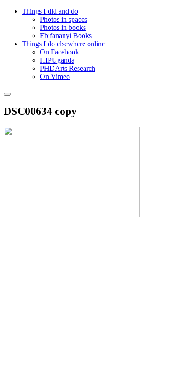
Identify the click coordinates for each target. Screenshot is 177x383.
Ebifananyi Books (66, 35)
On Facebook (59, 52)
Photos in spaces (63, 19)
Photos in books (63, 27)
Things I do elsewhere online (63, 44)
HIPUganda (57, 60)
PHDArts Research (67, 68)
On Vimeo (55, 76)
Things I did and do (50, 11)
